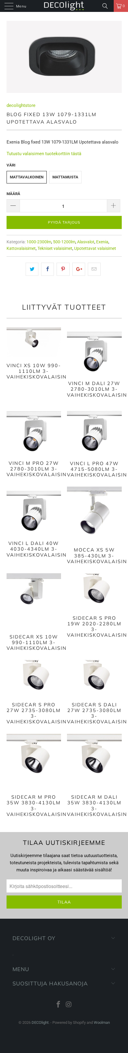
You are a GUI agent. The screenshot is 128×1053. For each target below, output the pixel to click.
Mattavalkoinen (26, 177)
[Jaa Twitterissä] (32, 269)
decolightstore (21, 105)
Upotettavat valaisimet (95, 248)
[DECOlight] (64, 6)
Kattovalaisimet (21, 248)
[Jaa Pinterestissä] (63, 269)
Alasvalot (85, 241)
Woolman (102, 1022)
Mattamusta (65, 177)
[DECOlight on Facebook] (58, 1004)
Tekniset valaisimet (55, 248)
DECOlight (40, 1022)
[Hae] (107, 6)
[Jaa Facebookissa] (47, 269)
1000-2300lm (38, 241)
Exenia (102, 241)
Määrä (13, 193)
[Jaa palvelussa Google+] (78, 269)
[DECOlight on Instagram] (69, 1004)
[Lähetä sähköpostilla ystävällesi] (94, 269)
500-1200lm (64, 241)
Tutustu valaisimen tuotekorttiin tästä (44, 153)
